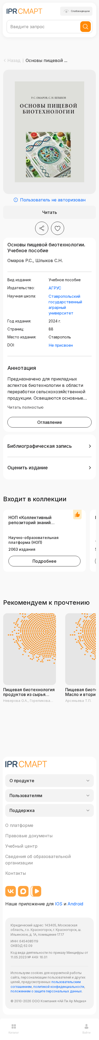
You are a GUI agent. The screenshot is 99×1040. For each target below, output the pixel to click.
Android (75, 903)
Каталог (13, 1032)
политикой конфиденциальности (58, 987)
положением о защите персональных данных (46, 991)
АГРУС (55, 288)
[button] (49, 446)
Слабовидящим (80, 11)
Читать (49, 212)
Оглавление (49, 422)
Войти (86, 1032)
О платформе (19, 825)
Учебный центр (21, 846)
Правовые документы (29, 835)
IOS (58, 903)
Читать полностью (25, 407)
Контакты (15, 873)
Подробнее (44, 561)
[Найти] (85, 26)
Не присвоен (61, 345)
